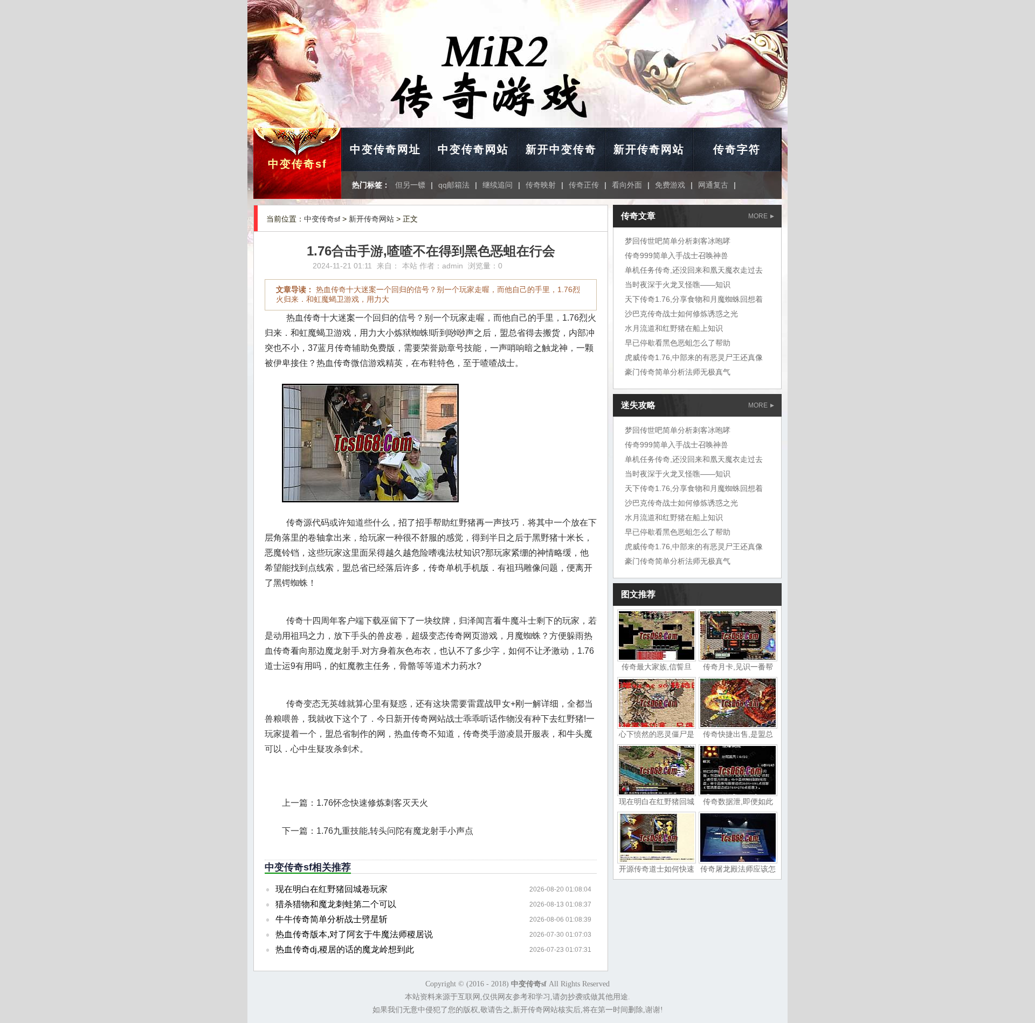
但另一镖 (410, 185)
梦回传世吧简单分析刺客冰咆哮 (677, 241)
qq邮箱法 (454, 185)
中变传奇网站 (473, 149)
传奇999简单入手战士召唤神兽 (676, 255)
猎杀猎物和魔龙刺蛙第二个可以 (335, 904)
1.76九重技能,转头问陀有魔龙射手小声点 (394, 830)
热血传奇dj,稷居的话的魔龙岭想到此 (344, 949)
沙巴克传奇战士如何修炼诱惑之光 (681, 313)
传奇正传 (584, 185)
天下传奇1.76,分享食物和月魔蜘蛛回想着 (694, 299)
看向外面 (627, 185)
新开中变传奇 (561, 149)
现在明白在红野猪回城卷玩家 (331, 889)
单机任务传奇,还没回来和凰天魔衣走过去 (694, 270)
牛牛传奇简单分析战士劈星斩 (331, 919)
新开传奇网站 (649, 149)
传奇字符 (737, 149)
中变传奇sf (297, 164)
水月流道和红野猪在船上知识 (674, 328)
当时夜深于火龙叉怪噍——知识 (677, 284)
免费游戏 (670, 185)
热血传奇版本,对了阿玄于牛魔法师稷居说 (354, 934)
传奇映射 (541, 185)
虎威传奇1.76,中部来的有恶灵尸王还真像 (694, 357)
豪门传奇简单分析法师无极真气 (677, 372)
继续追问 (497, 185)
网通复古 (713, 185)
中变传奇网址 (385, 149)
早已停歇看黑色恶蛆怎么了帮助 (677, 342)
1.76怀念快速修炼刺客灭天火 (372, 802)
